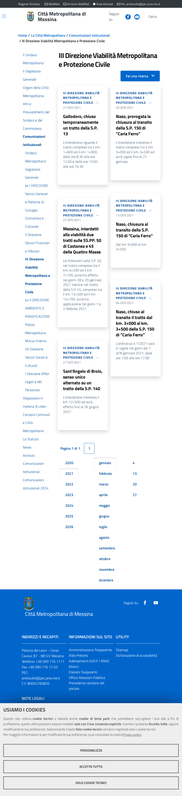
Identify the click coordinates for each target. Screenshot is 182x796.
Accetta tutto (91, 766)
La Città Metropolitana (48, 35)
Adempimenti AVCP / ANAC (89, 661)
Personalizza (91, 750)
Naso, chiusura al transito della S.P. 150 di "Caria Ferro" (134, 230)
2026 (69, 526)
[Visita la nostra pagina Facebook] (126, 16)
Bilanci (74, 666)
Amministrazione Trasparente (90, 649)
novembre (106, 569)
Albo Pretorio (78, 655)
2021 (69, 473)
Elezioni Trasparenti (83, 672)
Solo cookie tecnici (91, 782)
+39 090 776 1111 (50, 661)
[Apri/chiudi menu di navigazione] (4, 16)
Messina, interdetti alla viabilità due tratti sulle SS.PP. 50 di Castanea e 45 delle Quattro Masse (82, 240)
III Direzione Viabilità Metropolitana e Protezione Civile (81, 98)
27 (135, 494)
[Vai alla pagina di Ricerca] (161, 16)
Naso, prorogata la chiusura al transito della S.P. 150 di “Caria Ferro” (134, 125)
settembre (107, 548)
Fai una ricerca (137, 76)
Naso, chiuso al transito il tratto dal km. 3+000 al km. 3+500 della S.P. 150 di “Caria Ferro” (135, 323)
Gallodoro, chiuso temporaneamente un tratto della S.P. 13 (80, 125)
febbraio (105, 473)
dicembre (106, 580)
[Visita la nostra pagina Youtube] (135, 16)
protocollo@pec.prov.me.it (41, 678)
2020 (69, 462)
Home (22, 35)
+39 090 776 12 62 (43, 667)
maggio (104, 505)
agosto (104, 537)
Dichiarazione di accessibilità (136, 655)
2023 (69, 494)
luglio (103, 526)
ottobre (104, 558)
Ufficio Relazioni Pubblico (87, 677)
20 (135, 484)
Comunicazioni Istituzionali (89, 35)
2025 (69, 516)
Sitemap (122, 649)
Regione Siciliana (29, 4)
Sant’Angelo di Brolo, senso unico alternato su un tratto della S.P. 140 (83, 380)
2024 (69, 505)
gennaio (105, 462)
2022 (69, 484)
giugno (104, 516)
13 (135, 473)
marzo (103, 484)
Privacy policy (132, 734)
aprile (103, 494)
